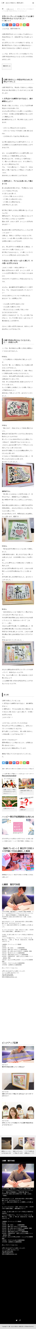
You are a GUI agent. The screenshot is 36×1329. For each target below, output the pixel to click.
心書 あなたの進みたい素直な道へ (13, 3)
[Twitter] (16, 1320)
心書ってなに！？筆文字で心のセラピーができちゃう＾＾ (10, 791)
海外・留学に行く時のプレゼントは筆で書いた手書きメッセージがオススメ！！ (10, 769)
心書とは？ (23, 809)
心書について (7, 20)
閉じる (8, 66)
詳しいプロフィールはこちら (10, 968)
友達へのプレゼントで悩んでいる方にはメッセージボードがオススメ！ (26, 769)
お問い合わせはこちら (13, 972)
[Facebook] (19, 1320)
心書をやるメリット (9, 808)
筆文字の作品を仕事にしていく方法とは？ (13, 1067)
